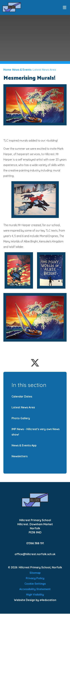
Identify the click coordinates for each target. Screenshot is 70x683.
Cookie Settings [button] (35, 583)
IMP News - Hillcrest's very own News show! (35, 431)
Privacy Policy (35, 578)
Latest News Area (44, 69)
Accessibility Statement (35, 589)
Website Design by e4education (35, 600)
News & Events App (24, 445)
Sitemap (35, 572)
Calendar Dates (22, 396)
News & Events (21, 69)
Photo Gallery (21, 418)
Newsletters (20, 456)
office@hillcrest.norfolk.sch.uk (35, 554)
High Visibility (35, 594)
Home (7, 69)
